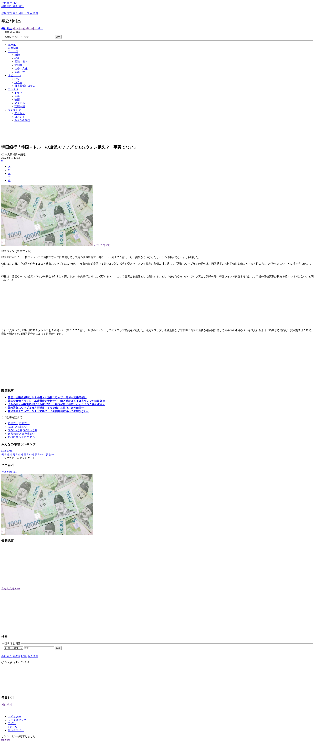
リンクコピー (16, 730)
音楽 (17, 96)
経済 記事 (6, 451)
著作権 (16, 656)
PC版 (24, 656)
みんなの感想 (22, 120)
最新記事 (13, 47)
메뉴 (7, 739)
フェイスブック (17, 720)
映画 (17, 99)
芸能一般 (19, 106)
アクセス (19, 113)
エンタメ (13, 89)
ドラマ (18, 92)
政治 (17, 54)
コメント (19, 116)
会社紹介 (6, 656)
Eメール (12, 726)
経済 (17, 58)
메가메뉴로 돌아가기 (24, 28)
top (3, 739)
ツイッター (14, 716)
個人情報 (33, 656)
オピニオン (14, 75)
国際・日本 (21, 61)
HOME (12, 44)
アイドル (19, 103)
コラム (18, 82)
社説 (17, 78)
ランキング (14, 109)
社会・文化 (21, 68)
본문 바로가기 (9, 2)
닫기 (40, 28)
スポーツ (19, 72)
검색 (58, 36)
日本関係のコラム (24, 85)
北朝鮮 (18, 65)
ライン (12, 723)
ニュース (13, 51)
